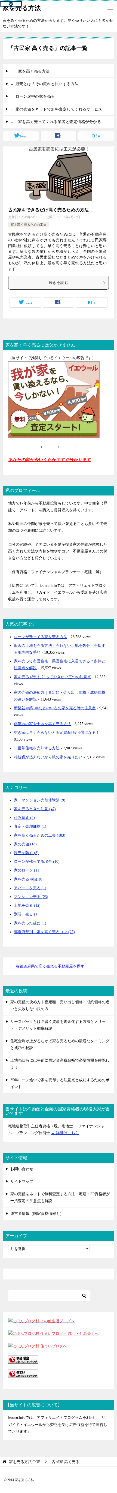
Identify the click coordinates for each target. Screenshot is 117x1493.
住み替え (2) (24, 818)
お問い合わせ (21, 1169)
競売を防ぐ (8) (26, 853)
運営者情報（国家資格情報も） (37, 1214)
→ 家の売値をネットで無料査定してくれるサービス (56, 109)
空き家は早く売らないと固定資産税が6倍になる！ (57, 733)
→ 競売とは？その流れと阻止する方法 (44, 84)
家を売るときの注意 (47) (35, 809)
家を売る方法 (22, 7)
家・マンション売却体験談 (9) (39, 800)
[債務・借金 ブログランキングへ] (23, 1360)
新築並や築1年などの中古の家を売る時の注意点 (55, 708)
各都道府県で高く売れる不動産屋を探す (50, 966)
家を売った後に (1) (30, 923)
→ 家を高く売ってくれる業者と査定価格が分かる (55, 122)
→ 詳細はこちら (65, 1133)
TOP (24, 1462)
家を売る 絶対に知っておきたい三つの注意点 (52, 677)
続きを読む (58, 283)
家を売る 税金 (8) (29, 879)
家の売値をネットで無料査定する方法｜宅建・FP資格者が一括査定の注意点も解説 (60, 1197)
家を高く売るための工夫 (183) (39, 835)
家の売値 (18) (25, 844)
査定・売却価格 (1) (30, 826)
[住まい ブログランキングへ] (23, 1374)
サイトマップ (21, 1181)
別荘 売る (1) (26, 914)
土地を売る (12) (27, 905)
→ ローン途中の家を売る (32, 96)
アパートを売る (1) (30, 888)
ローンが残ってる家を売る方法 (40, 637)
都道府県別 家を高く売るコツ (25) (44, 932)
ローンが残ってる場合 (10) (37, 862)
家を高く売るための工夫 (29, 225)
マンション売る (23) (31, 897)
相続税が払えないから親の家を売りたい (48, 757)
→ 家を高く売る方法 (30, 71)
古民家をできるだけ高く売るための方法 (48, 210)
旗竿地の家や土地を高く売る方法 (42, 724)
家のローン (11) (27, 870)
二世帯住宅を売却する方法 (37, 748)
